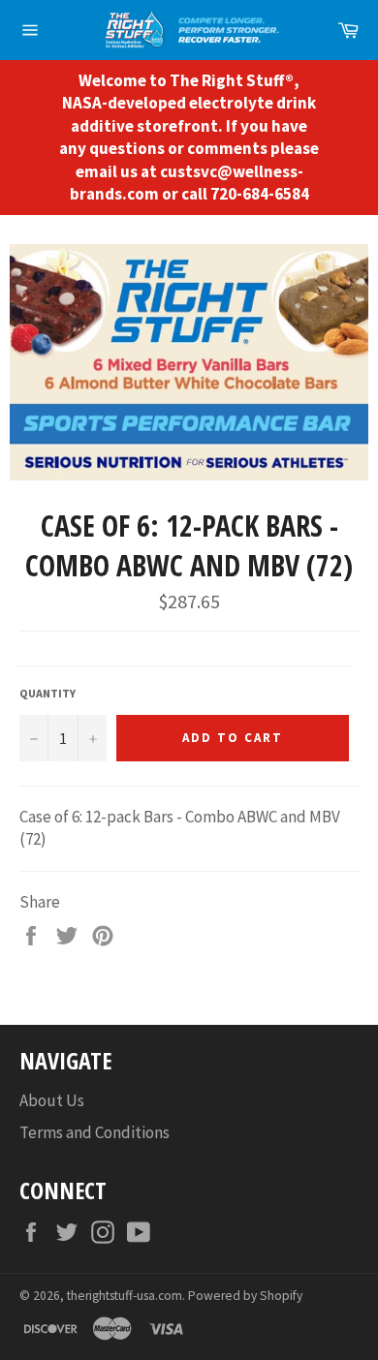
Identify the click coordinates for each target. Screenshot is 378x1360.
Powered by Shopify (245, 1295)
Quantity (47, 693)
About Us (51, 1100)
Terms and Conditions (94, 1132)
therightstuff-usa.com (124, 1295)
